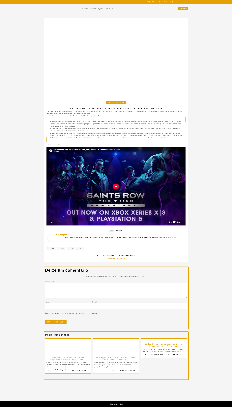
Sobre (111, 230)
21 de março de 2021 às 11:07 (79, 370)
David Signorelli (62, 235)
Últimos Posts (118, 230)
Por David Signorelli (108, 255)
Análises (84, 9)
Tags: (108, 259)
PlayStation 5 (114, 259)
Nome (47, 302)
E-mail (94, 302)
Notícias (93, 9)
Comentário (49, 282)
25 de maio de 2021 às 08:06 (127, 255)
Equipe (100, 9)
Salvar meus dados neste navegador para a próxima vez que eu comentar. (72, 313)
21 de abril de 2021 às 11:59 (175, 355)
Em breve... (183, 8)
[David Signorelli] (51, 238)
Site (141, 302)
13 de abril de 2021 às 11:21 (127, 370)
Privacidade (109, 9)
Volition (122, 259)
